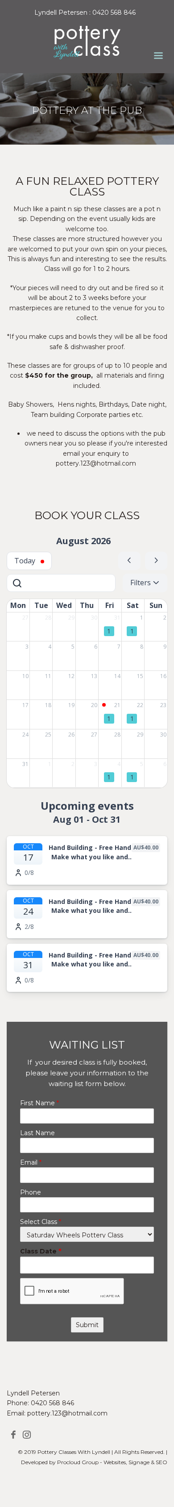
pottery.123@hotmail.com (67, 1413)
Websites (115, 1462)
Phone (30, 1192)
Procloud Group (78, 1462)
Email (30, 1162)
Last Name (37, 1133)
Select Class (40, 1222)
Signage (138, 1462)
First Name (39, 1103)
